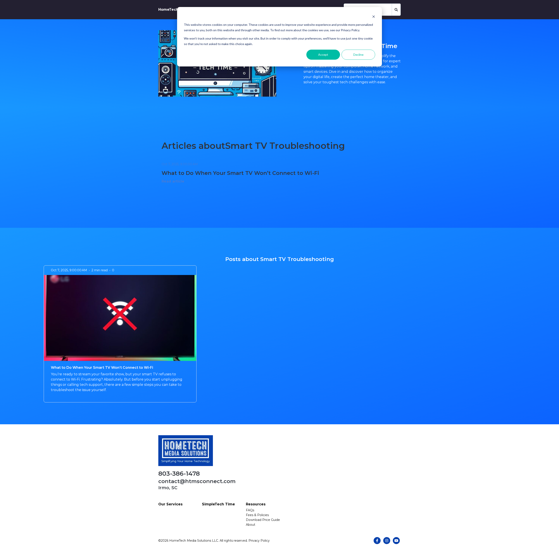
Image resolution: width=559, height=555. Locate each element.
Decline (358, 54)
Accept (323, 54)
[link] (185, 450)
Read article (173, 181)
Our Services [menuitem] (170, 504)
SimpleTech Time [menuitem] (218, 504)
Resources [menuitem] (256, 504)
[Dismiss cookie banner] (373, 16)
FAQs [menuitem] (250, 510)
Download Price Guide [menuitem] (263, 520)
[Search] (396, 9)
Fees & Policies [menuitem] (257, 515)
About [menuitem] (250, 525)
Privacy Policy (259, 541)
